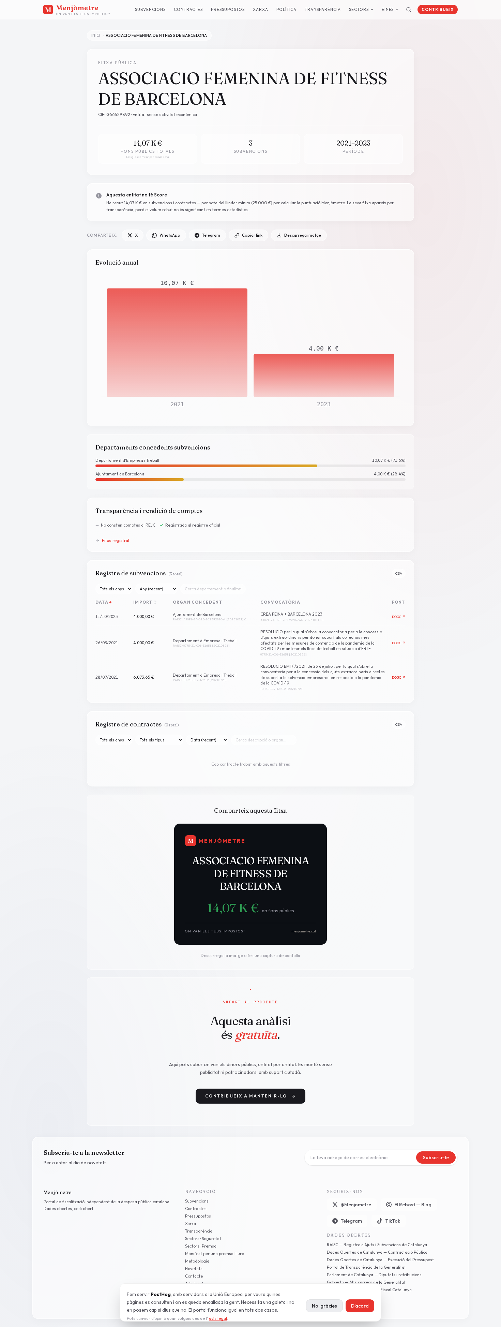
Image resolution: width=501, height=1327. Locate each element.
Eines (388, 9)
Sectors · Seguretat (203, 1238)
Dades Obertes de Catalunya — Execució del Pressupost (380, 1259)
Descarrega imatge (302, 235)
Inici (96, 35)
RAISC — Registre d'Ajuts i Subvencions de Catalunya (377, 1244)
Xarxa (260, 9)
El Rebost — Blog (412, 1204)
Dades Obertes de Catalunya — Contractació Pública (377, 1252)
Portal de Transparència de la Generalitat (366, 1267)
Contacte (194, 1276)
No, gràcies (324, 1306)
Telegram (211, 235)
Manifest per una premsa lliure (214, 1253)
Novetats (193, 1268)
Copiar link (252, 235)
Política (286, 9)
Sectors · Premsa (200, 1246)
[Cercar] (408, 9)
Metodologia (197, 1261)
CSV (399, 573)
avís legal (218, 1318)
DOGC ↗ (399, 617)
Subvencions (150, 9)
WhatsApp (170, 235)
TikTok (392, 1221)
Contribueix (438, 9)
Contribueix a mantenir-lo (250, 1096)
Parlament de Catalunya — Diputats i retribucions (374, 1274)
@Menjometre (355, 1204)
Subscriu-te (436, 1157)
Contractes (188, 9)
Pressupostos (228, 9)
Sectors (359, 9)
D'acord (360, 1306)
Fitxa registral (112, 540)
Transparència (322, 9)
